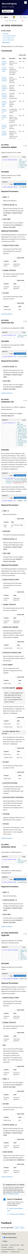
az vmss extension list (8, 38)
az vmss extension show (4, 126)
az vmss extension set (8, 40)
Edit (26, 146)
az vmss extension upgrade (4, 133)
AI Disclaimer (4, 1245)
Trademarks (4, 1252)
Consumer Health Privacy (7, 1249)
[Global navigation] (1, 17)
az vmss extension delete (9, 36)
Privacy (10, 1247)
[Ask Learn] (22, 20)
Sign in (25, 17)
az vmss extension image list (4, 79)
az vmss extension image (4, 69)
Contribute (4, 1247)
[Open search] (20, 17)
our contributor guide (12, 1194)
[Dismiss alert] (25, 2)
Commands (5, 33)
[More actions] (25, 20)
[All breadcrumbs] (2, 20)
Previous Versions (14, 1245)
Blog (22, 1245)
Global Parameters (7, 314)
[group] (14, 163)
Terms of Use (20, 1249)
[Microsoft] (14, 17)
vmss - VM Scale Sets (10, 20)
